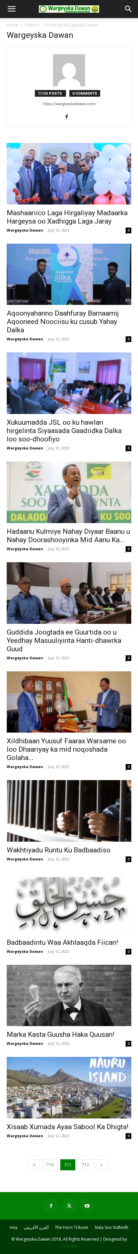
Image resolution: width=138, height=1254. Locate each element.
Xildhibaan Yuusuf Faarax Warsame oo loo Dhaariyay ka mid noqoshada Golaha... (66, 749)
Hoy (13, 1227)
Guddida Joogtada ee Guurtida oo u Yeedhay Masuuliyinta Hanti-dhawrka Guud (64, 640)
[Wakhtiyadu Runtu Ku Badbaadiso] (69, 811)
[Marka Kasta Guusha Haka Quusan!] (69, 995)
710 (50, 1165)
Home (12, 25)
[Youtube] (87, 1206)
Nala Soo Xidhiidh (111, 1227)
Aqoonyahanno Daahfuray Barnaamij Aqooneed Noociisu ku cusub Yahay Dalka (63, 321)
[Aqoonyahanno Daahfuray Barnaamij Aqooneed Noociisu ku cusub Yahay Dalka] (69, 274)
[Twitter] (69, 1206)
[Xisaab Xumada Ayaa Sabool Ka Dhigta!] (69, 1087)
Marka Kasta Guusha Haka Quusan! (60, 1034)
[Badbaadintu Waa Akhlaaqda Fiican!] (69, 903)
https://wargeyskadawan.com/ (69, 103)
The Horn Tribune (71, 1227)
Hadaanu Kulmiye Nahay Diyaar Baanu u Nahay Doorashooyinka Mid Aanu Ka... (68, 535)
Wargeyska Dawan (25, 230)
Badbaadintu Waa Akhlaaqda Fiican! (62, 942)
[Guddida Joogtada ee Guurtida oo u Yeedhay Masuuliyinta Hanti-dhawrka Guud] (69, 593)
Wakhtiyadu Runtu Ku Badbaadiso (59, 850)
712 (85, 1165)
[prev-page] (34, 1164)
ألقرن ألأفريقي (36, 1227)
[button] (11, 9)
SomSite (69, 1246)
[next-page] (101, 1164)
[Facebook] (69, 117)
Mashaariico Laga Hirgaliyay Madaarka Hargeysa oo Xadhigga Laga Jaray (67, 217)
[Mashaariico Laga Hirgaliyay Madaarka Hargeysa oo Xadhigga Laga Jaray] (69, 173)
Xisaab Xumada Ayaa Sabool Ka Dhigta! (67, 1127)
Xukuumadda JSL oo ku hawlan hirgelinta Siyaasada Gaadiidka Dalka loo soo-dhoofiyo (64, 430)
